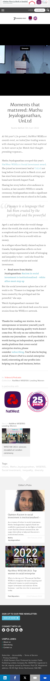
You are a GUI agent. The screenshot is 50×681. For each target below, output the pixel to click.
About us (7, 642)
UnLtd (37, 168)
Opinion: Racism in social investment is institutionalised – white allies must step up (24, 517)
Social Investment (11, 470)
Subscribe (6, 655)
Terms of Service (31, 655)
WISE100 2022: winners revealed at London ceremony (15, 450)
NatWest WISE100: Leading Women (28, 380)
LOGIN (30, 10)
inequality (28, 470)
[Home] (25, 18)
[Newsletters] (16, 630)
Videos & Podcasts (13, 377)
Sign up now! (10, 618)
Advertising (7, 645)
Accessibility (17, 655)
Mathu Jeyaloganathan (22, 466)
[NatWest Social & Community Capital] (25, 402)
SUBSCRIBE (40, 10)
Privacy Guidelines (10, 658)
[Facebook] (7, 630)
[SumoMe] (45, 678)
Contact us (7, 647)
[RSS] (21, 630)
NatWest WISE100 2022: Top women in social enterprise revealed (22, 573)
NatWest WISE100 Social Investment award (24, 164)
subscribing (18, 352)
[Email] (35, 678)
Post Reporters (13, 596)
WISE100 (41, 466)
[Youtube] (12, 630)
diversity (39, 470)
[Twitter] (3, 630)
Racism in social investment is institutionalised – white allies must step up (24, 277)
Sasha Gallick (17, 128)
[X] (25, 678)
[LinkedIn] (5, 678)
